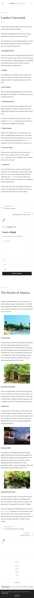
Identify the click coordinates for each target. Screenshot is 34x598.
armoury (3, 157)
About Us (17, 566)
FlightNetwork (11, 121)
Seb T (3, 22)
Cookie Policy (4, 593)
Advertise (17, 569)
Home (17, 574)
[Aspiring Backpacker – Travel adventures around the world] (17, 3)
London (12, 177)
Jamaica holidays (5, 511)
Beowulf (26, 140)
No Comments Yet (10, 227)
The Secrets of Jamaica (15, 292)
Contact (17, 572)
